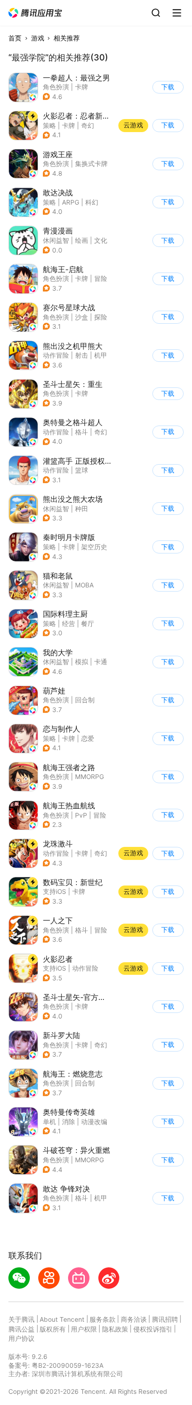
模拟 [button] (81, 662)
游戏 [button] (37, 38)
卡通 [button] (100, 662)
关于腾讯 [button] (21, 1319)
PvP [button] (81, 815)
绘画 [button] (81, 240)
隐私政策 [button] (115, 1329)
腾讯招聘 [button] (165, 1319)
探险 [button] (100, 317)
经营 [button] (68, 623)
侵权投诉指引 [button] (152, 1329)
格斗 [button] (81, 432)
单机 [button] (49, 1121)
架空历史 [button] (94, 547)
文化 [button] (100, 240)
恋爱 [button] (87, 738)
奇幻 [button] (87, 125)
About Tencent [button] (62, 1319)
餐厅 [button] (87, 623)
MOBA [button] (84, 585)
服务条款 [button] (102, 1319)
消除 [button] (68, 1121)
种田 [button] (81, 509)
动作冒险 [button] (56, 355)
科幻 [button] (91, 202)
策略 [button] (49, 125)
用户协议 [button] (21, 1338)
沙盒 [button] (81, 317)
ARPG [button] (70, 202)
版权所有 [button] (53, 1329)
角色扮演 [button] (56, 87)
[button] (35, 13)
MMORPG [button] (89, 776)
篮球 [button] (81, 470)
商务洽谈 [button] (134, 1319)
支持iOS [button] (54, 891)
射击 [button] (81, 355)
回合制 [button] (85, 700)
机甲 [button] (100, 355)
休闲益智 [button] (56, 240)
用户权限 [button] (84, 1329)
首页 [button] (14, 38)
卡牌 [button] (81, 87)
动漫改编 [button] (94, 1121)
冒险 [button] (100, 278)
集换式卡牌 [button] (91, 163)
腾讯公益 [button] (21, 1329)
